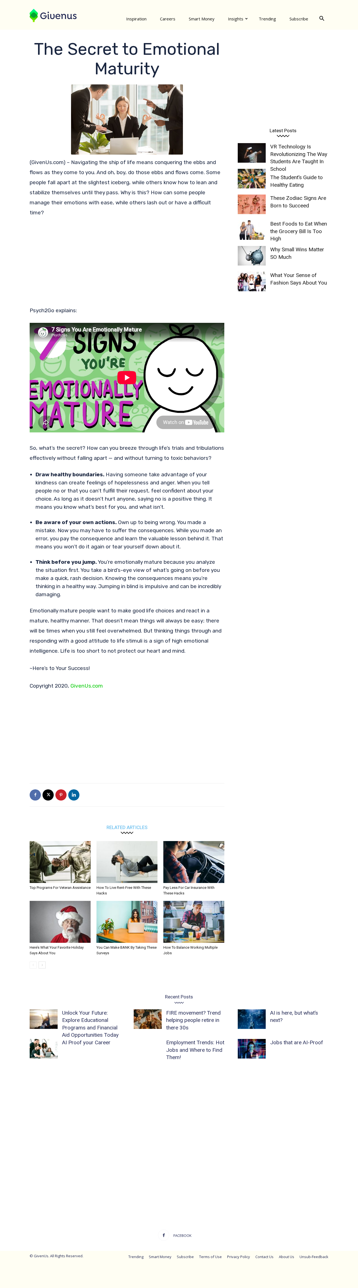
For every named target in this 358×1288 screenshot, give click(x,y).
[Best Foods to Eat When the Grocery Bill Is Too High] (252, 230)
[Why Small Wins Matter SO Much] (252, 256)
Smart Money (202, 19)
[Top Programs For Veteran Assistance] (60, 862)
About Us (286, 1256)
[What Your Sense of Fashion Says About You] (252, 281)
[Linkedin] (73, 795)
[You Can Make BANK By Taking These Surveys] (126, 922)
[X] (48, 795)
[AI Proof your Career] (44, 1049)
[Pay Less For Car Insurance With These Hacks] (193, 862)
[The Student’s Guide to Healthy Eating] (252, 178)
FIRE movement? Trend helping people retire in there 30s (193, 1020)
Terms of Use (210, 1256)
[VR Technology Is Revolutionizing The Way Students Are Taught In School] (252, 153)
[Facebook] (35, 795)
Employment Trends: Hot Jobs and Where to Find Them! (195, 1049)
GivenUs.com (86, 686)
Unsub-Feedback (314, 1256)
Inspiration (136, 19)
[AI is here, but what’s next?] (252, 1019)
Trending (267, 19)
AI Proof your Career (86, 1042)
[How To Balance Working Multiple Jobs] (193, 922)
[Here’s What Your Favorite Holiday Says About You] (60, 922)
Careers (167, 19)
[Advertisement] (127, 264)
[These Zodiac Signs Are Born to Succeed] (252, 204)
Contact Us (264, 1256)
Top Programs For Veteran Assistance (60, 888)
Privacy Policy (238, 1256)
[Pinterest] (61, 795)
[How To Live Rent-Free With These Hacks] (126, 862)
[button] (321, 18)
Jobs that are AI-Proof (296, 1042)
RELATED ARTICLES (127, 827)
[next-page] (42, 965)
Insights (235, 19)
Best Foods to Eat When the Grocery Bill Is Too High (298, 231)
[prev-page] (33, 965)
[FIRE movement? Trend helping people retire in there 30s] (148, 1019)
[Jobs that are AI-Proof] (252, 1049)
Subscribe (298, 19)
